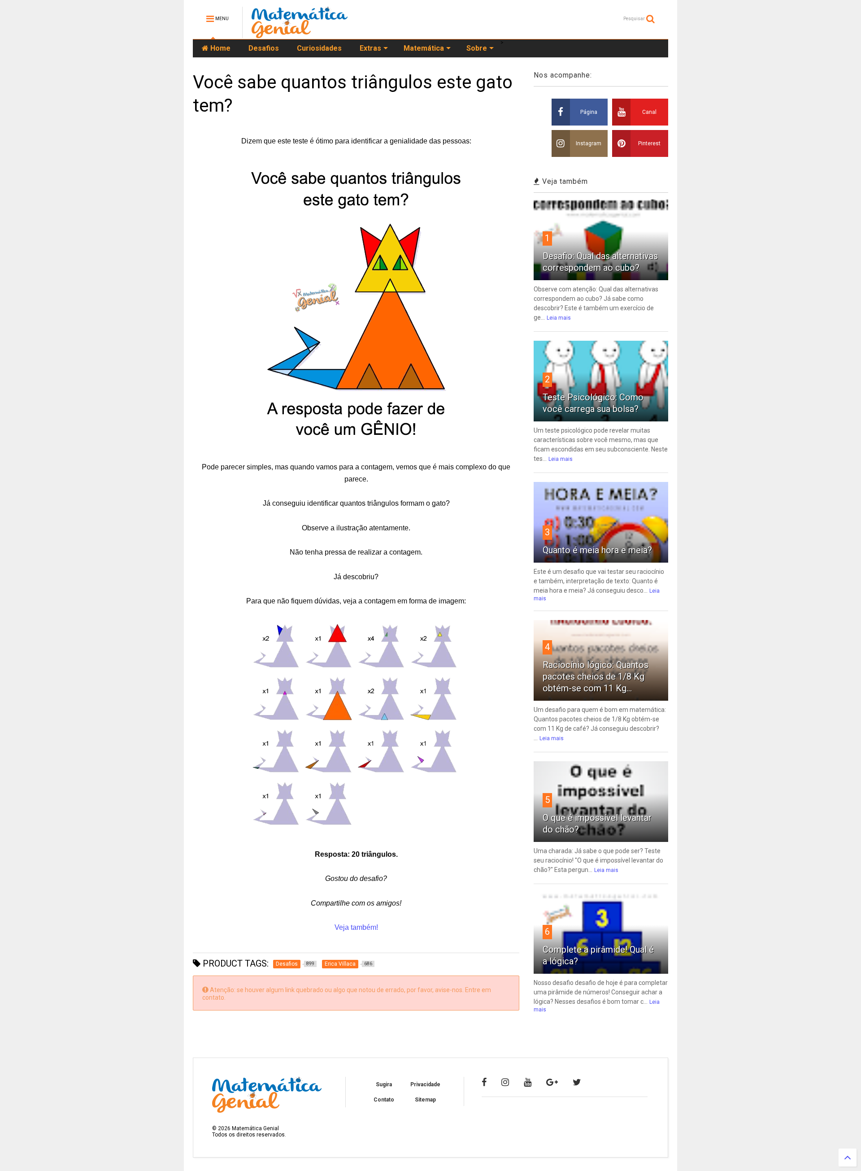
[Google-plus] (552, 1082)
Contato (384, 1100)
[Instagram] (505, 1082)
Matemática (424, 48)
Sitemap (425, 1100)
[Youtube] (527, 1082)
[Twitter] (577, 1082)
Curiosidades (319, 48)
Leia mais (559, 318)
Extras (370, 48)
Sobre (476, 48)
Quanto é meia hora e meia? (597, 550)
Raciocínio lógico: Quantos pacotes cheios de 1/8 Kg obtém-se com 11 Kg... (595, 676)
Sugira (384, 1084)
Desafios (263, 48)
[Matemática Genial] (300, 34)
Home (219, 48)
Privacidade (425, 1084)
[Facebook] (484, 1082)
